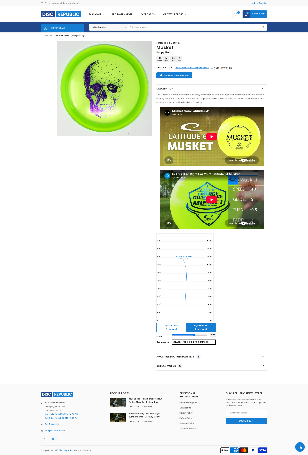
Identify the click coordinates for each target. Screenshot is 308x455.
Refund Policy (186, 418)
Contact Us (185, 407)
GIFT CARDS (148, 14)
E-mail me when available (176, 75)
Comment (147, 407)
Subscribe (245, 420)
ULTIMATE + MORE (122, 14)
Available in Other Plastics (177, 356)
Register (263, 3)
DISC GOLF (95, 14)
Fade (179, 59)
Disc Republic (66, 450)
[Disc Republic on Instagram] (53, 439)
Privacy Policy (186, 413)
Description (164, 88)
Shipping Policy (187, 423)
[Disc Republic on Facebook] (44, 439)
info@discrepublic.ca (55, 430)
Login (253, 3)
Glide (166, 59)
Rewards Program (188, 402)
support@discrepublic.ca (65, 3)
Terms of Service (188, 428)
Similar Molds (168, 366)
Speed (159, 59)
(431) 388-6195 (52, 424)
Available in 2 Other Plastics (192, 67)
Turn (172, 59)
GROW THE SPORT (173, 14)
